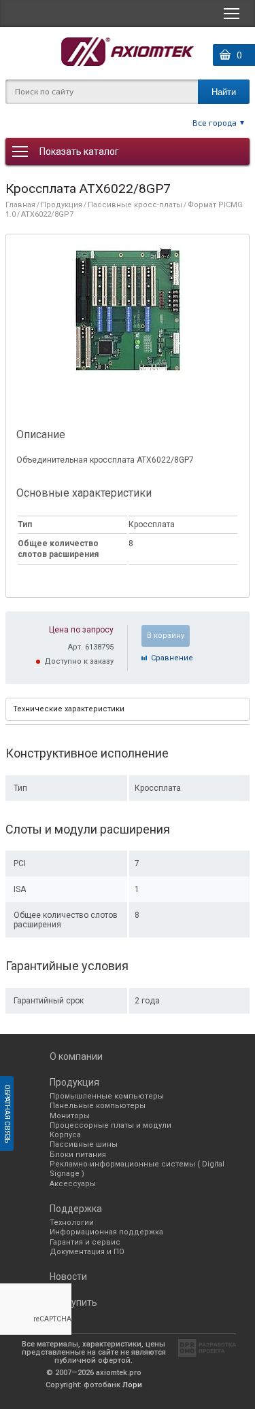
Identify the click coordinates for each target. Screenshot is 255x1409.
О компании (76, 1056)
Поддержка (76, 1208)
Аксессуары (73, 1183)
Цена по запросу (81, 630)
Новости (68, 1276)
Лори (132, 1384)
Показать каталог (79, 151)
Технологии (72, 1222)
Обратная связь (7, 1113)
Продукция (61, 204)
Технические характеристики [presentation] (68, 708)
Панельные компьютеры (98, 1105)
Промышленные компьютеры (107, 1096)
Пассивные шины (84, 1144)
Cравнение (172, 658)
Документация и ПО (87, 1251)
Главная (20, 204)
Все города (214, 122)
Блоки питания (78, 1154)
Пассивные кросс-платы (135, 204)
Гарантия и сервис (85, 1242)
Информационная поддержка (106, 1232)
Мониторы (70, 1115)
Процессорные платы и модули (110, 1125)
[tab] (127, 709)
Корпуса (65, 1134)
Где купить (73, 1302)
